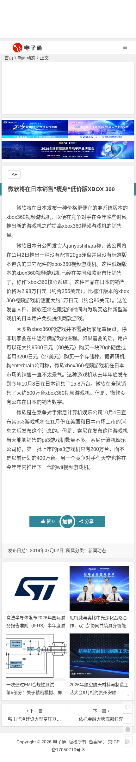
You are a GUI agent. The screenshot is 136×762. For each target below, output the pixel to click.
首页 (8, 57)
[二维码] (128, 741)
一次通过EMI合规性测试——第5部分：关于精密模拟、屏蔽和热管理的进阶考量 (34, 692)
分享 (89, 521)
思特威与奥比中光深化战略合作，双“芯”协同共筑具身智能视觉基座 (98, 625)
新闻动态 (26, 57)
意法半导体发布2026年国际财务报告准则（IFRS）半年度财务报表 (35, 625)
